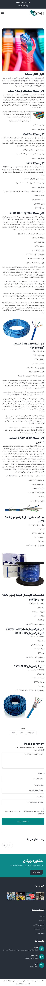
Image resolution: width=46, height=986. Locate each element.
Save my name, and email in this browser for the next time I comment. (23, 812)
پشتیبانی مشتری (38, 925)
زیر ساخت (41, 920)
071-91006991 (22, 6)
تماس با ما (36, 872)
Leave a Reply (39, 750)
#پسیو (13, 732)
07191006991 (34, 967)
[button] (10, 845)
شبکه (28, 74)
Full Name (41, 773)
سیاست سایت (39, 929)
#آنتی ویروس (31, 732)
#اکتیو (21, 732)
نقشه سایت (40, 933)
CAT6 (29, 163)
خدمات (42, 916)
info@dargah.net (22, 3)
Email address (39, 785)
